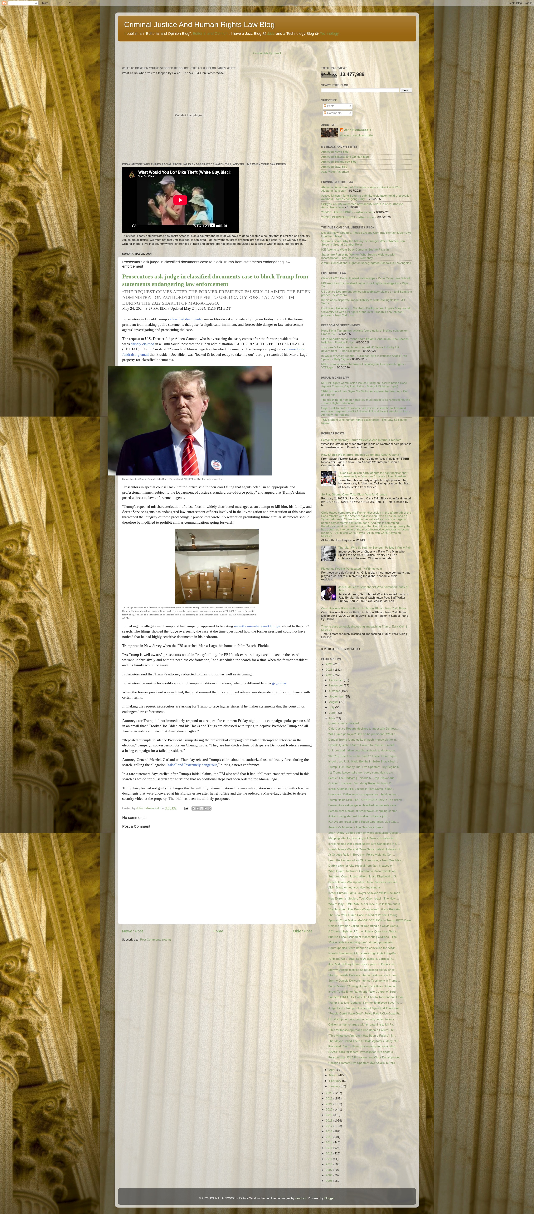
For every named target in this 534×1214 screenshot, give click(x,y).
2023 (329, 1093)
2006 (329, 1175)
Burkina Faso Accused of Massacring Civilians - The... (363, 936)
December (336, 680)
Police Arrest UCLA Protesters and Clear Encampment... (365, 1057)
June (332, 712)
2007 (329, 1170)
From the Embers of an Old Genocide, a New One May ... (366, 860)
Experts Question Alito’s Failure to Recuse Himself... (362, 745)
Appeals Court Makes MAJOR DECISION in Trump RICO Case (369, 920)
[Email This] (193, 808)
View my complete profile (356, 135)
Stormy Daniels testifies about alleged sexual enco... (362, 969)
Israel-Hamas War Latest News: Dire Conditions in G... (364, 843)
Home (218, 931)
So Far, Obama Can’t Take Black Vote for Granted (354, 494)
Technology (329, 33)
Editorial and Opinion (210, 33)
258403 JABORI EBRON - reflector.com (347, 212)
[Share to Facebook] (205, 808)
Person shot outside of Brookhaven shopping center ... (364, 810)
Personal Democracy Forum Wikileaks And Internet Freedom (361, 440)
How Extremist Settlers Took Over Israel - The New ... (363, 898)
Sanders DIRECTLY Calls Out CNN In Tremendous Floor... (366, 997)
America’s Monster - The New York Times (355, 827)
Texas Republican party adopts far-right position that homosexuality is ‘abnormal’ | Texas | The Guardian (372, 474)
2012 (329, 1153)
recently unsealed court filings (257, 626)
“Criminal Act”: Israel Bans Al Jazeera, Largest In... (361, 958)
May (332, 718)
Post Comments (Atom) (155, 939)
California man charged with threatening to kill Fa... (361, 1024)
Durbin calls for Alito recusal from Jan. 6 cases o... (361, 865)
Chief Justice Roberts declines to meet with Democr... (363, 728)
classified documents (186, 319)
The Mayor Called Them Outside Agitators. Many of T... (364, 1041)
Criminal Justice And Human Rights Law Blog (199, 24)
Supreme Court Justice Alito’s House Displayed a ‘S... (363, 876)
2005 (329, 1180)
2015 (329, 1137)
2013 (329, 1147)
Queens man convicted (343, 723)
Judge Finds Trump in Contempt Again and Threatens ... (365, 1008)
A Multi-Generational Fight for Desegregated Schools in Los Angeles (366, 263)
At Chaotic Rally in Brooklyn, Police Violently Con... (361, 854)
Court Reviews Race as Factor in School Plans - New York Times (364, 608)
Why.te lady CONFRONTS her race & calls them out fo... (365, 904)
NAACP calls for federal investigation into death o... (361, 1051)
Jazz (271, 33)
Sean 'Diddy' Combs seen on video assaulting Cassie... (364, 832)
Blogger (329, 1198)
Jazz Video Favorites (335, 171)
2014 (329, 1142)
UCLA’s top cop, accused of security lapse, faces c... (362, 1019)
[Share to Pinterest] (209, 808)
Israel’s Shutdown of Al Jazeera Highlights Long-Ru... (363, 953)
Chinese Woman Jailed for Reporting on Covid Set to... (364, 925)
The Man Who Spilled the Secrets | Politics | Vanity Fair (374, 547)
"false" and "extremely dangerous (192, 765)
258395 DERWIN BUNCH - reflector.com (348, 217)
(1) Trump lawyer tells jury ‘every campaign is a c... (361, 772)
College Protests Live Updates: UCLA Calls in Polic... (362, 1062)
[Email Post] (186, 808)
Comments (333, 113)
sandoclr (300, 1198)
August (334, 702)
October (335, 690)
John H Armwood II (357, 129)
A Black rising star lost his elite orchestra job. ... (359, 816)
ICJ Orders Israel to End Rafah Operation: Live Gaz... (363, 821)
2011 (329, 1158)
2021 (329, 1104)
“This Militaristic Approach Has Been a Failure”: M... (362, 1030)
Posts (330, 105)
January (335, 1086)
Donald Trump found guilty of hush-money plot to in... (363, 739)
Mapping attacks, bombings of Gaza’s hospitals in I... (363, 838)
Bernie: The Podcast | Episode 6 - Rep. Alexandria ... (363, 778)
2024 (329, 675)
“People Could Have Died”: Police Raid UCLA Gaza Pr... (365, 1013)
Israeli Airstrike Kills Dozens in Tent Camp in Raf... (361, 788)
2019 (329, 1115)
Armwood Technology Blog (338, 161)
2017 (329, 1126)
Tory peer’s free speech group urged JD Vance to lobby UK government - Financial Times (360, 349)
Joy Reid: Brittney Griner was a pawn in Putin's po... (362, 964)
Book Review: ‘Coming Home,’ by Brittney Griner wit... (363, 986)
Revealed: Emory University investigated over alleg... (363, 1046)
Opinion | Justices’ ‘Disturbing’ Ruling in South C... (361, 783)
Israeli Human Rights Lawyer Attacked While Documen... (365, 893)
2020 (329, 1109)
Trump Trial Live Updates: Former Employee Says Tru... (365, 1002)
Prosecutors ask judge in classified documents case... (363, 805)
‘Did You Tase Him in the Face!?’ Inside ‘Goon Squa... (363, 756)
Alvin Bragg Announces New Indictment (354, 887)
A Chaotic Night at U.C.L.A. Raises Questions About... (363, 931)
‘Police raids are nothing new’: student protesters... (361, 942)
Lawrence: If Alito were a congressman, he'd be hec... (363, 794)
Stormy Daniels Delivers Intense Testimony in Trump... (364, 975)
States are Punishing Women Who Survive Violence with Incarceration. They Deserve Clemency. (358, 256)
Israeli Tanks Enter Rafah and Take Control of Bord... (363, 991)
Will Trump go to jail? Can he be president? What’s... (363, 734)
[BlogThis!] (197, 808)
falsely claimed (142, 344)
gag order (279, 683)
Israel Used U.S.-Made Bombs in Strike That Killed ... (363, 761)
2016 (329, 1131)
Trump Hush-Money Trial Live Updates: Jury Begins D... (365, 767)
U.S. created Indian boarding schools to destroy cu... (363, 750)
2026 (329, 664)
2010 (329, 1164)
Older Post (302, 931)
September (337, 696)
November (336, 685)
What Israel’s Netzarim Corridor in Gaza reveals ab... (363, 871)
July (332, 707)
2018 (329, 1120)
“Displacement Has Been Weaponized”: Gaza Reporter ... (366, 909)
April (332, 1069)
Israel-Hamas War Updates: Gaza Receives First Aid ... (364, 882)
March (333, 1075)
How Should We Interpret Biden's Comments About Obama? (361, 454)
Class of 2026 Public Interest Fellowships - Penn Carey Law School (365, 278)
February (335, 1080)
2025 (329, 669)
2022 (329, 1098)
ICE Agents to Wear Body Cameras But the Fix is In (355, 249)
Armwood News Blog (335, 151)
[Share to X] (201, 808)
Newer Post (132, 931)
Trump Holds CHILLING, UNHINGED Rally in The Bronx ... (366, 799)
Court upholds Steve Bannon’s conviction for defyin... (363, 947)
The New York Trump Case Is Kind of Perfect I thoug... (364, 915)
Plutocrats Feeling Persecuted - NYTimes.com (351, 568)
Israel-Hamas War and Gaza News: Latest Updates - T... (365, 849)
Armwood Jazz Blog (334, 166)
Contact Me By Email (267, 53)
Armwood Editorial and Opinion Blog (345, 156)
